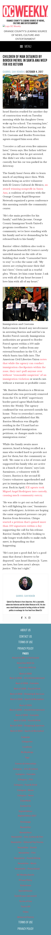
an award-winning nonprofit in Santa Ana (25, 188)
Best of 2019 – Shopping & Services (27, 725)
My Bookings (27, 752)
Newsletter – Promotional (27, 868)
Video (25, 912)
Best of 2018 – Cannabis (27, 683)
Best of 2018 (25, 673)
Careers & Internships (25, 763)
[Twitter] (25, 617)
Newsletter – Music (27, 863)
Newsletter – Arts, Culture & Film (27, 837)
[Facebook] (22, 617)
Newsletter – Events (27, 847)
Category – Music (25, 790)
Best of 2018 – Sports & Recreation (27, 699)
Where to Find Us (25, 917)
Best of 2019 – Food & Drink (27, 720)
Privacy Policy (25, 648)
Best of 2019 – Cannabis (27, 715)
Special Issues (25, 891)
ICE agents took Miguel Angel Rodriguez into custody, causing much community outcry (25, 491)
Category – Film (25, 779)
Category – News (25, 795)
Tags (27, 757)
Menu (28, 46)
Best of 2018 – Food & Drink (27, 688)
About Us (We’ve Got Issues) (25, 658)
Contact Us (25, 636)
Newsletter (25, 827)
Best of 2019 (25, 705)
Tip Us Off (25, 906)
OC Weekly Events (25, 875)
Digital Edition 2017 (27, 816)
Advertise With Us (25, 663)
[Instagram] (29, 617)
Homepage (25, 822)
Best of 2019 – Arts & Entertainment (27, 710)
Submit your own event (25, 896)
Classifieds (25, 800)
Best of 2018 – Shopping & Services (27, 694)
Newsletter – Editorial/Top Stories (27, 842)
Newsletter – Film (27, 853)
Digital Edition (25, 811)
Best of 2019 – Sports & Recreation (27, 731)
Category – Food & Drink (25, 785)
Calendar (25, 737)
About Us (25, 630)
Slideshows (25, 885)
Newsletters (26, 832)
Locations (27, 747)
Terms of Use (25, 642)
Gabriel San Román (13, 71)
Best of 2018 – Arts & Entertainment (27, 678)
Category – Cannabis (25, 774)
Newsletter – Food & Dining (27, 858)
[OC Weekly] (12, 26)
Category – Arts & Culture (25, 769)
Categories (27, 741)
